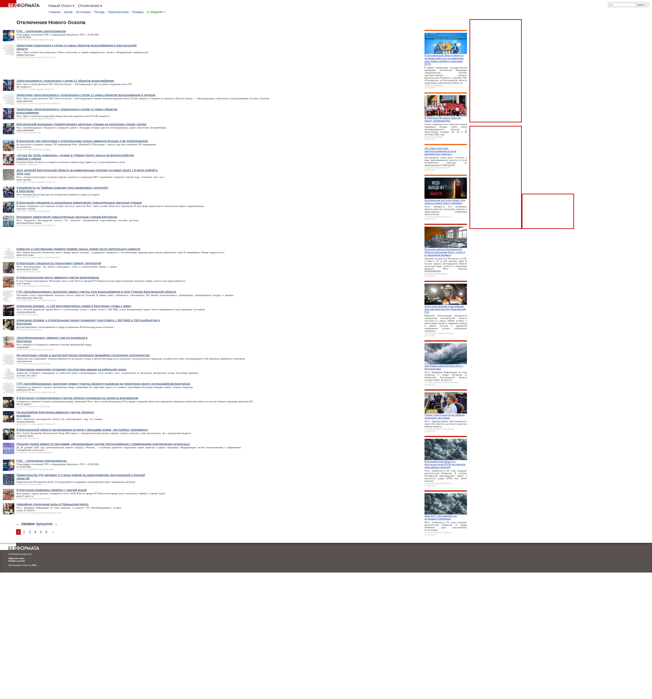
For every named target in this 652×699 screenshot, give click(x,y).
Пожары (138, 12)
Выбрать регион (16, 561)
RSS (34, 565)
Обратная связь (16, 558)
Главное (54, 12)
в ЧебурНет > (156, 12)
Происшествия (118, 12)
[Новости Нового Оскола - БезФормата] (20, 4)
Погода (99, 12)
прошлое (44, 523)
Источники (83, 12)
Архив (68, 12)
